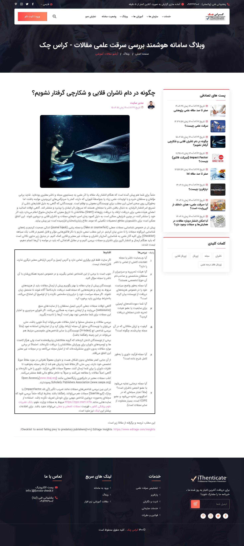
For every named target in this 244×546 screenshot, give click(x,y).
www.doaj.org (48, 378)
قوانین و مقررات (150, 515)
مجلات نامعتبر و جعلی (68, 406)
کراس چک (132, 530)
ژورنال (195, 256)
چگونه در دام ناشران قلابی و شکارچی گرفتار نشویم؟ (188, 143)
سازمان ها (153, 16)
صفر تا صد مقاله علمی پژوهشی (191, 110)
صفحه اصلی (142, 54)
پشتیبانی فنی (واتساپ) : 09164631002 (206, 4)
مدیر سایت (137, 103)
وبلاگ (125, 16)
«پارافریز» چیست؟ (198, 189)
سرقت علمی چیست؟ (196, 126)
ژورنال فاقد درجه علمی (211, 264)
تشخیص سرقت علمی (147, 488)
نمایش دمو (90, 16)
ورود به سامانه (101, 488)
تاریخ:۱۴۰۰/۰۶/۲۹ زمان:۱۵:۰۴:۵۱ (125, 107)
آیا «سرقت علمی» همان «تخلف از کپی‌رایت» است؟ (190, 206)
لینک (97, 411)
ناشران (219, 256)
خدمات (167, 16)
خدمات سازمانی (150, 508)
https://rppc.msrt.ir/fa (78, 402)
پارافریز (154, 495)
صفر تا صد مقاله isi (197, 174)
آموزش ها (138, 16)
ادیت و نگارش (150, 502)
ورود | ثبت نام (32, 16)
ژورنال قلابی (180, 256)
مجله (207, 256)
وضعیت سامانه (109, 16)
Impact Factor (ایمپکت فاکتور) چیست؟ (190, 159)
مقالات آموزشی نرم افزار (96, 502)
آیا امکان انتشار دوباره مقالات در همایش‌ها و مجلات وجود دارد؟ (190, 223)
